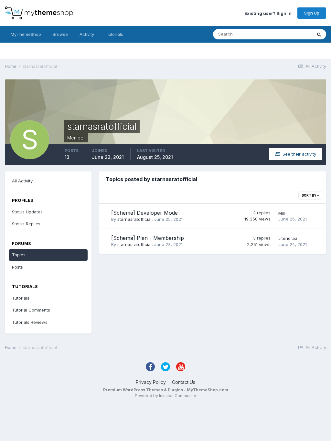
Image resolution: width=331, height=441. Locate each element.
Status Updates (288, 34)
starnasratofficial (134, 219)
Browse (60, 34)
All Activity (22, 180)
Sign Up (311, 12)
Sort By (309, 195)
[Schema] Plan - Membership (147, 238)
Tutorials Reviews (30, 322)
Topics (19, 254)
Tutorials (114, 34)
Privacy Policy (151, 382)
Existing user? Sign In (268, 12)
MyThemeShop (26, 34)
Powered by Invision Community (165, 395)
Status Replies (26, 223)
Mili (281, 213)
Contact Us (183, 382)
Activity (87, 34)
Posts (17, 267)
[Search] (319, 34)
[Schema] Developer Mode (144, 213)
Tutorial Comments (31, 310)
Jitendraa (287, 238)
